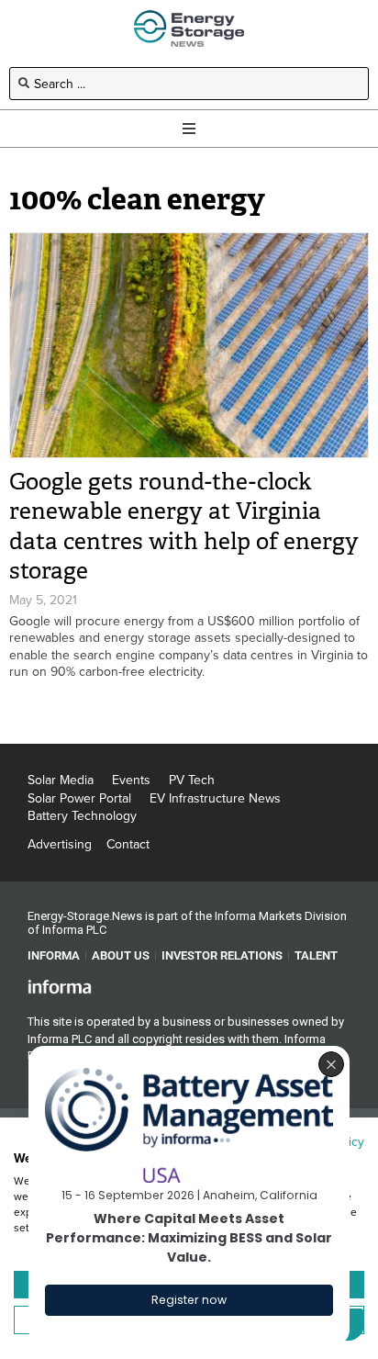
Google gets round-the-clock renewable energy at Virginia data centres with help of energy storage (184, 526)
